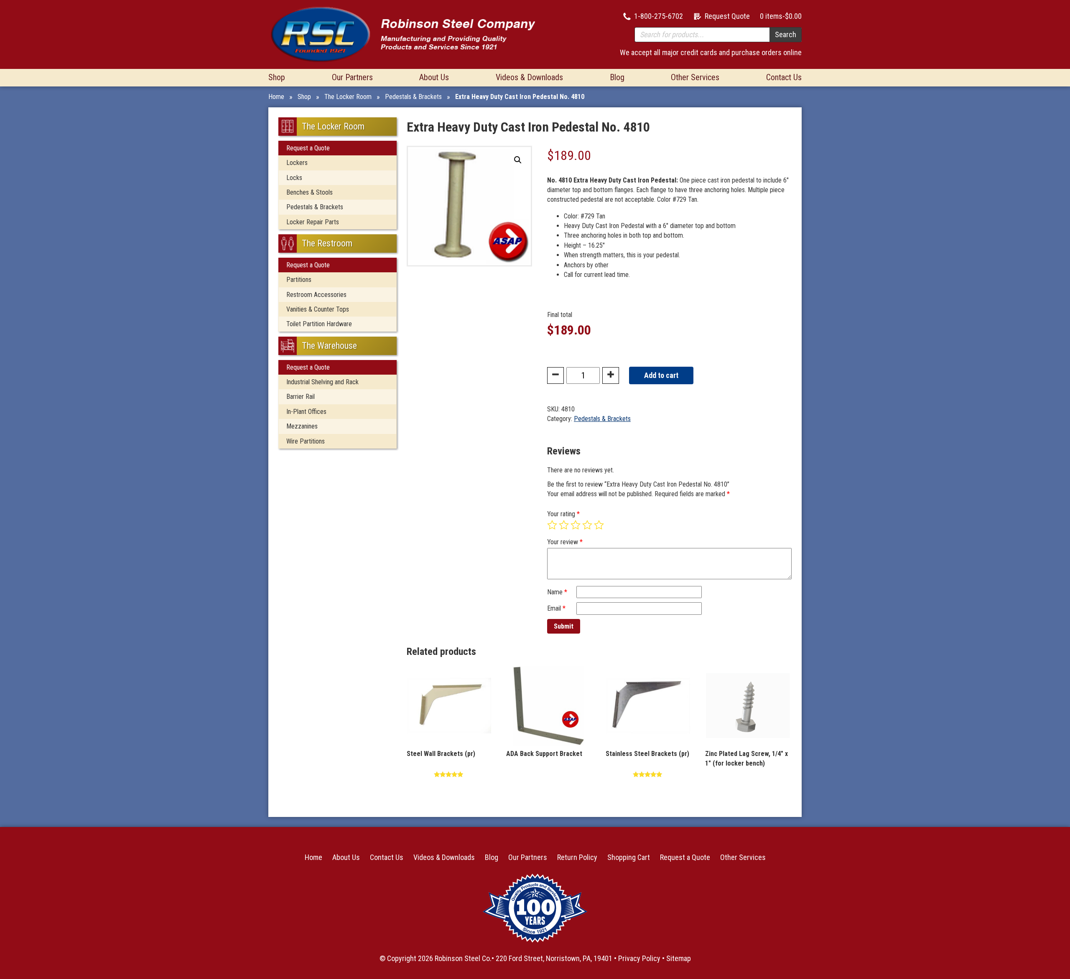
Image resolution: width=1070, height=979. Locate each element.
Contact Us (784, 77)
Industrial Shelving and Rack (322, 382)
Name (557, 592)
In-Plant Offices (306, 412)
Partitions (298, 280)
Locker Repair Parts (312, 222)
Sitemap (678, 958)
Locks (294, 178)
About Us (434, 77)
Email (556, 608)
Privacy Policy (639, 958)
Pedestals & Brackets (413, 97)
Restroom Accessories (316, 295)
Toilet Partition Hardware (319, 324)
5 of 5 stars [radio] (599, 525)
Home (276, 97)
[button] (517, 159)
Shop (276, 77)
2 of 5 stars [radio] (564, 525)
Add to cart (661, 375)
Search (785, 34)
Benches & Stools (309, 192)
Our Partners (352, 77)
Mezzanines (302, 426)
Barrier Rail (300, 397)
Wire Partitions (305, 441)
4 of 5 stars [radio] (587, 525)
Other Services (695, 77)
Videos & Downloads (529, 77)
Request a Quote (308, 148)
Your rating (563, 514)
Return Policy (577, 857)
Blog (617, 77)
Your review (565, 542)
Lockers (297, 163)
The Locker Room (348, 97)
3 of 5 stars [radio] (576, 525)
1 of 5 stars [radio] (552, 525)
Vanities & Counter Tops (317, 309)
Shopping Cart (628, 857)
